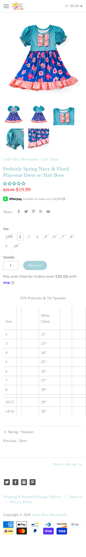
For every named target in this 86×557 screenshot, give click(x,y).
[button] (14, 184)
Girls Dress (49, 159)
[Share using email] (48, 212)
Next (23, 441)
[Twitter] (7, 482)
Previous (9, 441)
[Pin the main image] (33, 212)
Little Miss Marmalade (20, 159)
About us (75, 497)
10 (16, 246)
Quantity (9, 257)
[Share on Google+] (41, 212)
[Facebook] (16, 482)
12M (9, 237)
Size (6, 229)
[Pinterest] (33, 482)
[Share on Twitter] (26, 212)
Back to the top (65, 464)
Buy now (35, 265)
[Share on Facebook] (18, 212)
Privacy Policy (21, 502)
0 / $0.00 (72, 6)
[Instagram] (24, 482)
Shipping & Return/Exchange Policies (32, 497)
